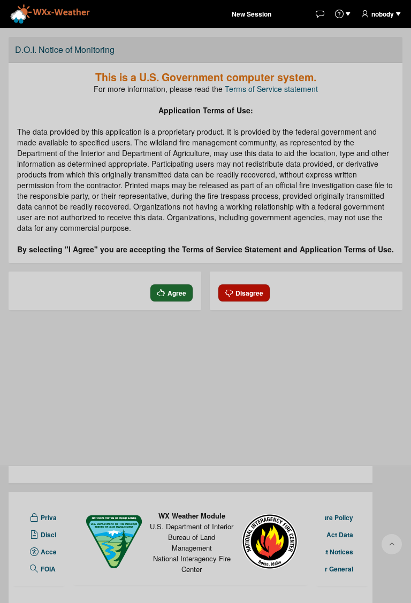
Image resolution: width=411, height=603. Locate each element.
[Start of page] (391, 544)
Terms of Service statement (271, 88)
